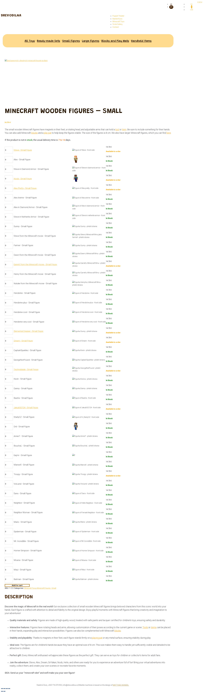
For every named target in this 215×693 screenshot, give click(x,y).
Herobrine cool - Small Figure (27, 312)
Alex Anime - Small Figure (25, 197)
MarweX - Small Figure (24, 464)
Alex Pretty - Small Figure (25, 188)
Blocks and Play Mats (115, 41)
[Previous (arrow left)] (2, 691)
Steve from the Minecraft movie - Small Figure (35, 236)
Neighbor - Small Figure (24, 503)
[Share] (4, 688)
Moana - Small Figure (23, 560)
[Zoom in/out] (9, 688)
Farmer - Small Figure (23, 245)
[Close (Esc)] (2, 688)
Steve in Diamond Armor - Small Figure (31, 169)
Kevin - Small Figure (22, 379)
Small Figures (71, 41)
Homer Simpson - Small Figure (28, 550)
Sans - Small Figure (22, 493)
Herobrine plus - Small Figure (27, 302)
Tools (145, 627)
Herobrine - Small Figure (24, 293)
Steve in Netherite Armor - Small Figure (31, 217)
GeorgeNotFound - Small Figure (28, 360)
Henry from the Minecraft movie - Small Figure (35, 274)
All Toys (30, 41)
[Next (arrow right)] (4, 691)
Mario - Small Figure (23, 522)
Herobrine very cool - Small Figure (29, 321)
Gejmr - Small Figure (23, 455)
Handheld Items (141, 41)
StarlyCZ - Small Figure (24, 417)
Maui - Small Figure (22, 569)
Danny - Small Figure (23, 388)
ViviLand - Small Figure (24, 484)
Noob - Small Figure (23, 178)
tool (117, 129)
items (153, 627)
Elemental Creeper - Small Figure (28, 331)
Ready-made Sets (48, 41)
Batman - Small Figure (24, 579)
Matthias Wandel (121, 685)
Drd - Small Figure (22, 426)
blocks (34, 133)
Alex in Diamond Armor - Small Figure (30, 207)
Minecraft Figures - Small (46, 588)
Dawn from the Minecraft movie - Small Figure (35, 255)
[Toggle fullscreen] (7, 688)
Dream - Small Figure (23, 340)
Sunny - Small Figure (23, 226)
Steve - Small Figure (23, 150)
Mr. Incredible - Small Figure (26, 541)
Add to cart (17, 585)
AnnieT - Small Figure (23, 436)
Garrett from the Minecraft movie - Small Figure (35, 264)
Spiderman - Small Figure (25, 531)
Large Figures (90, 41)
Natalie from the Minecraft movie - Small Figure (35, 283)
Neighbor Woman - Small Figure (28, 512)
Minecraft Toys (30, 588)
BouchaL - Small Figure (24, 445)
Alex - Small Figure (22, 159)
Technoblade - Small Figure (26, 369)
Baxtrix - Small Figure (23, 398)
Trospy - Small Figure (23, 474)
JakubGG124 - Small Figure (26, 407)
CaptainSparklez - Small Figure (27, 350)
